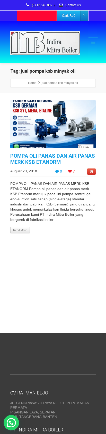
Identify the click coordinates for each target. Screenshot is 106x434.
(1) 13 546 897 (41, 5)
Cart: (68, 15)
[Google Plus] (42, 16)
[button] (11, 422)
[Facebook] (22, 16)
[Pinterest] (52, 16)
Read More (20, 230)
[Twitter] (32, 16)
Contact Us (73, 5)
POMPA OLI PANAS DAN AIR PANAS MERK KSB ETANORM (52, 159)
